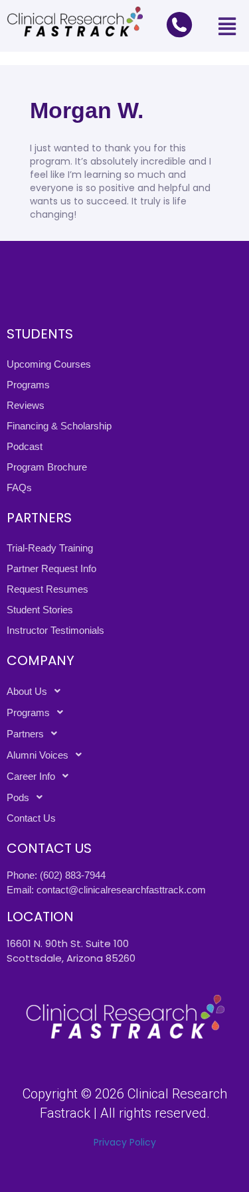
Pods (18, 797)
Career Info (31, 776)
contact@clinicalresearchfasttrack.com (121, 889)
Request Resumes (47, 589)
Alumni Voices (37, 755)
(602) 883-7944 (73, 875)
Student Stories (40, 609)
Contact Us (31, 818)
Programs (28, 384)
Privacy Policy (125, 1142)
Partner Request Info (51, 568)
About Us (27, 691)
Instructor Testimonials (55, 630)
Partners (25, 733)
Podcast (24, 446)
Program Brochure (47, 467)
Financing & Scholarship (59, 425)
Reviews (25, 405)
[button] (226, 26)
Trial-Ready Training (50, 548)
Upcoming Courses (49, 364)
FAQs (19, 487)
